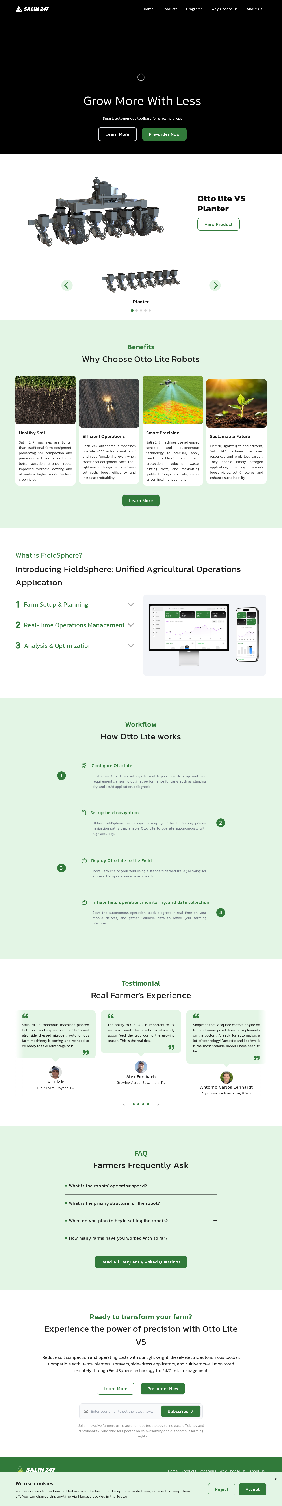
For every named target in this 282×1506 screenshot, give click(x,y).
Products (188, 1471)
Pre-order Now (164, 134)
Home (173, 1471)
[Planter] (132, 310)
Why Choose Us (233, 1471)
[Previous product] (66, 285)
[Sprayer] (136, 310)
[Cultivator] (141, 310)
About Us (257, 1471)
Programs (208, 1471)
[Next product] (215, 285)
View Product (218, 224)
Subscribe (178, 1411)
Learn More (117, 134)
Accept (252, 1489)
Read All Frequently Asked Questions (140, 1262)
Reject (221, 1489)
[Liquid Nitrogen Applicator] (145, 310)
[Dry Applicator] (150, 310)
